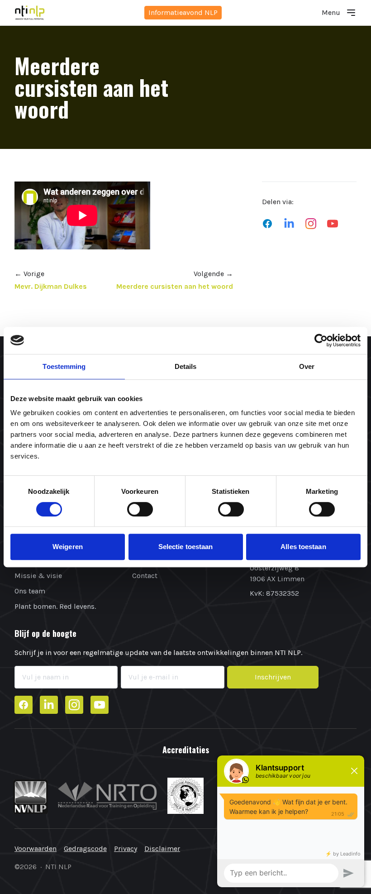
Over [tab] (306, 366)
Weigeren (67, 546)
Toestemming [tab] (64, 366)
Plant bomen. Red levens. (55, 606)
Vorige (29, 273)
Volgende (213, 273)
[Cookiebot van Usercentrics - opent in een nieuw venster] (321, 340)
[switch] (140, 509)
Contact (144, 575)
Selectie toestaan (185, 546)
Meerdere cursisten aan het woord (174, 286)
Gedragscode (85, 848)
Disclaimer (162, 848)
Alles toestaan (303, 546)
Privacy (125, 848)
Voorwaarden (35, 848)
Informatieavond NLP (183, 12)
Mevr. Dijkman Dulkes (50, 286)
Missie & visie (38, 575)
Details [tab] (186, 366)
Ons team (29, 591)
